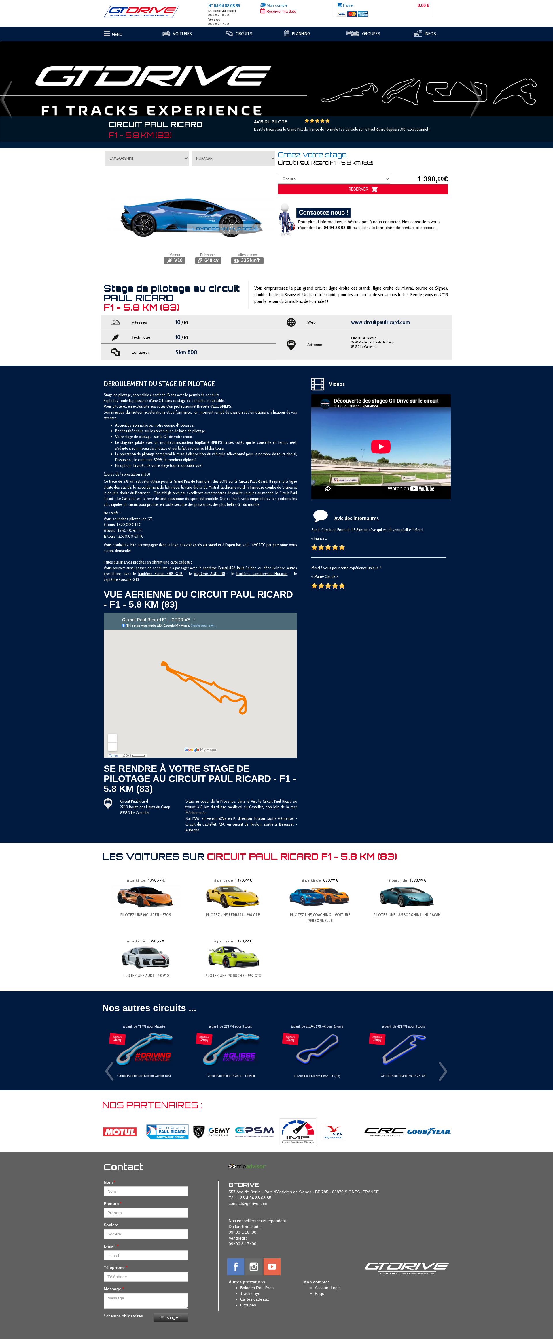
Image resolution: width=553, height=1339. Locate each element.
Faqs (319, 1293)
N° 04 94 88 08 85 (224, 5)
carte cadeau (180, 562)
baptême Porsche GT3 (121, 579)
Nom (108, 1182)
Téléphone (114, 1267)
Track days (250, 1293)
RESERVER (360, 189)
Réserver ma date (280, 11)
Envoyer (171, 1317)
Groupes (248, 1305)
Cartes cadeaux (254, 1299)
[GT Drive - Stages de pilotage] (146, 11)
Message (112, 1289)
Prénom (111, 1203)
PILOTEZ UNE (145, 914)
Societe (111, 1224)
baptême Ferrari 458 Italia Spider (229, 567)
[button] (41, 89)
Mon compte (276, 5)
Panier (348, 5)
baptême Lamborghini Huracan (261, 573)
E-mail (110, 1246)
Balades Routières (257, 1287)
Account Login (328, 1287)
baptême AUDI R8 (209, 573)
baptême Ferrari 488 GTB (160, 573)
